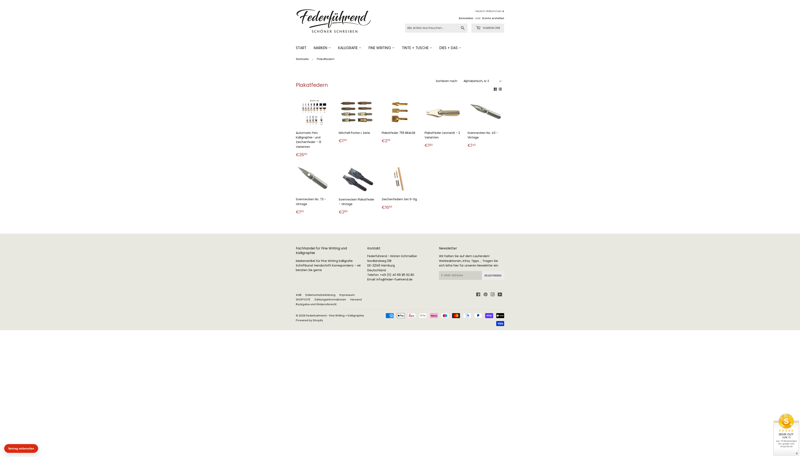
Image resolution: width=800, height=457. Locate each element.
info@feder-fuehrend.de (394, 279)
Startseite (302, 59)
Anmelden (466, 18)
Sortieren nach (446, 81)
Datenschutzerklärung (320, 295)
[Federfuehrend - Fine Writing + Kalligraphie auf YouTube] (500, 295)
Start (301, 47)
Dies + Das (449, 47)
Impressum (347, 295)
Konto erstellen (493, 18)
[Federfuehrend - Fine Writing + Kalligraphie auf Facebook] (478, 295)
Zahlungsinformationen (330, 299)
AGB (298, 295)
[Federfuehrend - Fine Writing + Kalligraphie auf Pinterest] (485, 295)
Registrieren (493, 275)
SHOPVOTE (303, 299)
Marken (321, 47)
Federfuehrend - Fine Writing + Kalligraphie (335, 316)
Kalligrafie (348, 47)
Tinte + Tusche (416, 47)
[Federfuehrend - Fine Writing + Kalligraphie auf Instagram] (493, 295)
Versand (356, 299)
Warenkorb (491, 28)
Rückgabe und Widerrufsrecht (316, 304)
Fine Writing (380, 47)
